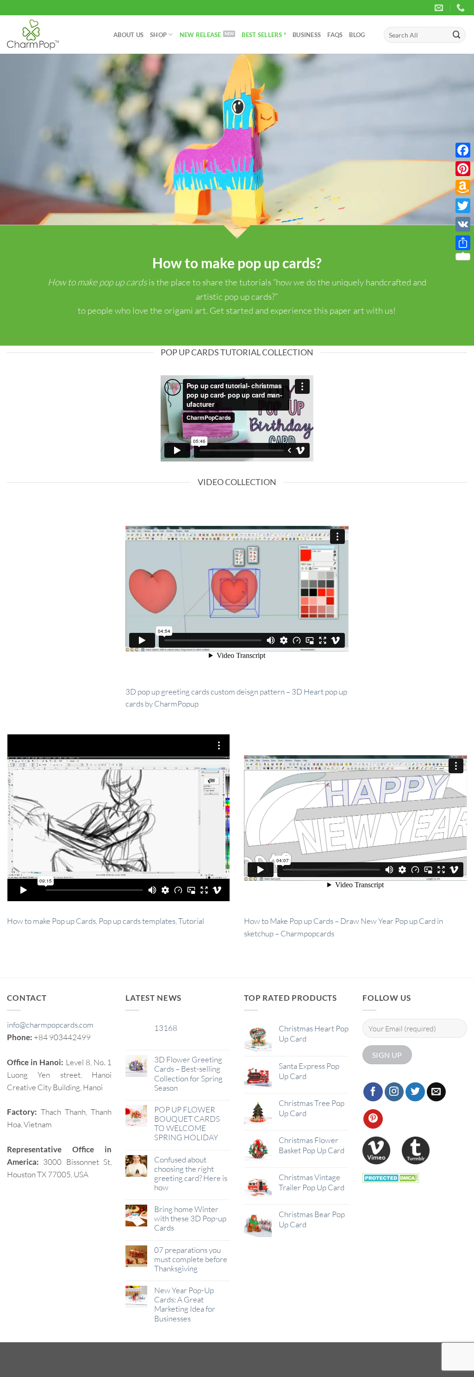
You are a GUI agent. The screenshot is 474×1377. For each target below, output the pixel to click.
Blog (357, 34)
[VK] (463, 224)
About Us (128, 34)
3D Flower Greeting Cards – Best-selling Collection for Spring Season (188, 1073)
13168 (165, 1028)
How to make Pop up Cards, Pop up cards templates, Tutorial (105, 921)
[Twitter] (463, 205)
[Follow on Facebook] (373, 1092)
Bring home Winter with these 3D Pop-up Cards (190, 1218)
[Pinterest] (463, 168)
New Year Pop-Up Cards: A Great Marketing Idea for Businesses (184, 1304)
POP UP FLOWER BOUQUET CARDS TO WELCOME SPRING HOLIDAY (187, 1123)
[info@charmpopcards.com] (440, 7)
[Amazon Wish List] (463, 187)
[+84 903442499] (461, 7)
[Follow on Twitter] (415, 1092)
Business (307, 34)
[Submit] (457, 34)
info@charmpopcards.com (50, 1025)
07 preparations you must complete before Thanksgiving (190, 1259)
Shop (158, 34)
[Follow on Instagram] (394, 1092)
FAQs (335, 34)
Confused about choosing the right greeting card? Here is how (190, 1173)
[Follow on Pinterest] (373, 1119)
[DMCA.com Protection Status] (390, 1177)
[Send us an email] (436, 1092)
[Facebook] (463, 150)
